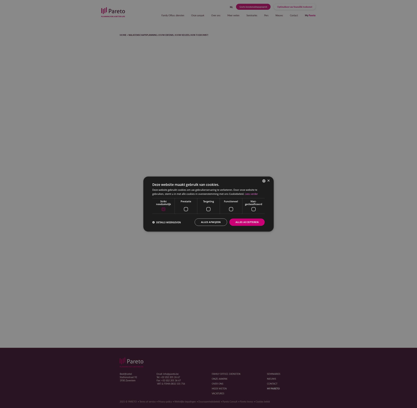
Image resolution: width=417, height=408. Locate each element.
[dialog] (208, 204)
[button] (166, 222)
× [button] (268, 181)
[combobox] (264, 180)
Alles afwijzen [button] (211, 222)
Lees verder (251, 193)
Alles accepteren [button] (247, 222)
